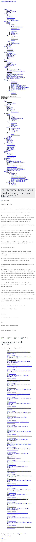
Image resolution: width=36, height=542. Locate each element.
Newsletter (9, 72)
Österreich (9, 44)
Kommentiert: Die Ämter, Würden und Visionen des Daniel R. (19, 432)
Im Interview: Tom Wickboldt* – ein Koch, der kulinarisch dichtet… (17, 499)
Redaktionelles (7, 46)
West (8, 41)
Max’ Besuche (10, 19)
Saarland (13, 40)
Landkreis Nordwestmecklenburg (18, 85)
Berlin (8, 22)
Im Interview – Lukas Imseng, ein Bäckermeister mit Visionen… (19, 413)
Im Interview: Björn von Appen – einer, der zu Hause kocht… (19, 481)
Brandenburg (14, 31)
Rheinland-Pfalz (14, 39)
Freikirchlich (14, 94)
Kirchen (6, 79)
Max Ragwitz (7, 66)
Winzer (9, 58)
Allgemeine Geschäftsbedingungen (15, 74)
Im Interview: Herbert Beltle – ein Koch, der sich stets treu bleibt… (19, 399)
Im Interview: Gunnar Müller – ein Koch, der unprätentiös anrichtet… (17, 440)
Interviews (9, 10)
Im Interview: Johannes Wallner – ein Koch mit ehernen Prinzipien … (18, 376)
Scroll (2, 538)
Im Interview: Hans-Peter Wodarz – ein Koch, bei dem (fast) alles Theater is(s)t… (19, 357)
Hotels (8, 14)
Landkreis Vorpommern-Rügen (18, 89)
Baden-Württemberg (15, 36)
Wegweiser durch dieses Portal (14, 69)
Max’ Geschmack (15, 20)
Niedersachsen (14, 28)
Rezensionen (10, 50)
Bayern (12, 37)
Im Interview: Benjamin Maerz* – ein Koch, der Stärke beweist (19, 504)
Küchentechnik (10, 65)
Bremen (12, 24)
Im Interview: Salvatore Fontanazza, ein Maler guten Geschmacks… (19, 462)
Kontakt (9, 68)
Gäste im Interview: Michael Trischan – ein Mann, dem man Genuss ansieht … (18, 380)
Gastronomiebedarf (11, 64)
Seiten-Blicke (10, 51)
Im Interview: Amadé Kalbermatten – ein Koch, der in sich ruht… (19, 408)
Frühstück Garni (11, 18)
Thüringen (13, 34)
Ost (8, 30)
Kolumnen (9, 47)
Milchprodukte (10, 55)
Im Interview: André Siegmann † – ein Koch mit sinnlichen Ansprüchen (18, 509)
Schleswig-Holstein (15, 29)
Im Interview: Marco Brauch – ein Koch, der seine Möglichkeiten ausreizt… (18, 385)
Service (5, 67)
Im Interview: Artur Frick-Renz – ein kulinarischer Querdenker (18, 518)
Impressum (9, 73)
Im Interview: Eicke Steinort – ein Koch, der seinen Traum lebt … (18, 371)
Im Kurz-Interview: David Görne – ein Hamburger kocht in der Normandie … (18, 362)
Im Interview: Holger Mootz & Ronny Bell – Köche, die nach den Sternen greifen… (19, 490)
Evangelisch (13, 91)
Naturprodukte (10, 56)
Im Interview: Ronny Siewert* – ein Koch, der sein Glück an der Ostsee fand (18, 394)
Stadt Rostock (14, 83)
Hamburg (13, 25)
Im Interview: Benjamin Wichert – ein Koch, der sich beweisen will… (19, 445)
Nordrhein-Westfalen (15, 43)
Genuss (5, 52)
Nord (8, 23)
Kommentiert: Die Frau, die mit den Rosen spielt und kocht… (19, 390)
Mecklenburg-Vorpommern (17, 26)
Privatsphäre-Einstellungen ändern (15, 76)
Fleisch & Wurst (11, 53)
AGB (25, 534)
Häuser (5, 13)
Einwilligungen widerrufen (13, 78)
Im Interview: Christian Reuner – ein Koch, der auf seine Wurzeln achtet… (18, 449)
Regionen (6, 21)
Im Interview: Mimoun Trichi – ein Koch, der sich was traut (19, 523)
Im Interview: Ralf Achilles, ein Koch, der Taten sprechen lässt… (18, 422)
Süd (8, 35)
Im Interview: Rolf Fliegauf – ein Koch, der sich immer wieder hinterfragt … (19, 366)
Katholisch (13, 93)
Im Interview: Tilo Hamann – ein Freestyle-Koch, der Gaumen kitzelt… (19, 471)
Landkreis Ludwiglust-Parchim (18, 86)
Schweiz (9, 45)
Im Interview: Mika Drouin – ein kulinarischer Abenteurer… (17, 454)
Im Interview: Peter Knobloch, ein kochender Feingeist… (17, 467)
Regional (9, 80)
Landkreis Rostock (15, 84)
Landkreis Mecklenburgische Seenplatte (20, 87)
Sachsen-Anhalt (14, 33)
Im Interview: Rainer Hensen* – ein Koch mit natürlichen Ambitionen (17, 513)
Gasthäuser (9, 17)
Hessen (12, 42)
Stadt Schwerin (14, 82)
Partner (5, 61)
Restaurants (10, 15)
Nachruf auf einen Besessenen (14, 458)
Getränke (9, 63)
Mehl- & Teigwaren (11, 54)
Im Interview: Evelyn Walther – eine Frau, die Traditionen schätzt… (17, 427)
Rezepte (6, 60)
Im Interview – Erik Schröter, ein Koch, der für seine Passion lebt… (19, 404)
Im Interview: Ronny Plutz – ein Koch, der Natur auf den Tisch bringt (19, 527)
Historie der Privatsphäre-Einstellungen (16, 77)
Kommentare (10, 48)
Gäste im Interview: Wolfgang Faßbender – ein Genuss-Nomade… (17, 495)
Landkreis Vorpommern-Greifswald (18, 88)
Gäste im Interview (11, 11)
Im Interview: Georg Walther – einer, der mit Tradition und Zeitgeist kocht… (19, 476)
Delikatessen (10, 62)
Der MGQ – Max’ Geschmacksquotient (16, 71)
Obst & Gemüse (10, 57)
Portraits (9, 12)
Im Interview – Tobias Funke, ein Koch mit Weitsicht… (17, 418)
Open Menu (4, 98)
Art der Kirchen (10, 90)
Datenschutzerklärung (12, 75)
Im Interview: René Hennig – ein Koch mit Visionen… (19, 436)
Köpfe (5, 9)
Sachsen (12, 32)
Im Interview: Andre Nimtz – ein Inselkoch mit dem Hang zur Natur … (18, 352)
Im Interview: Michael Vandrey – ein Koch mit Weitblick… (17, 485)
